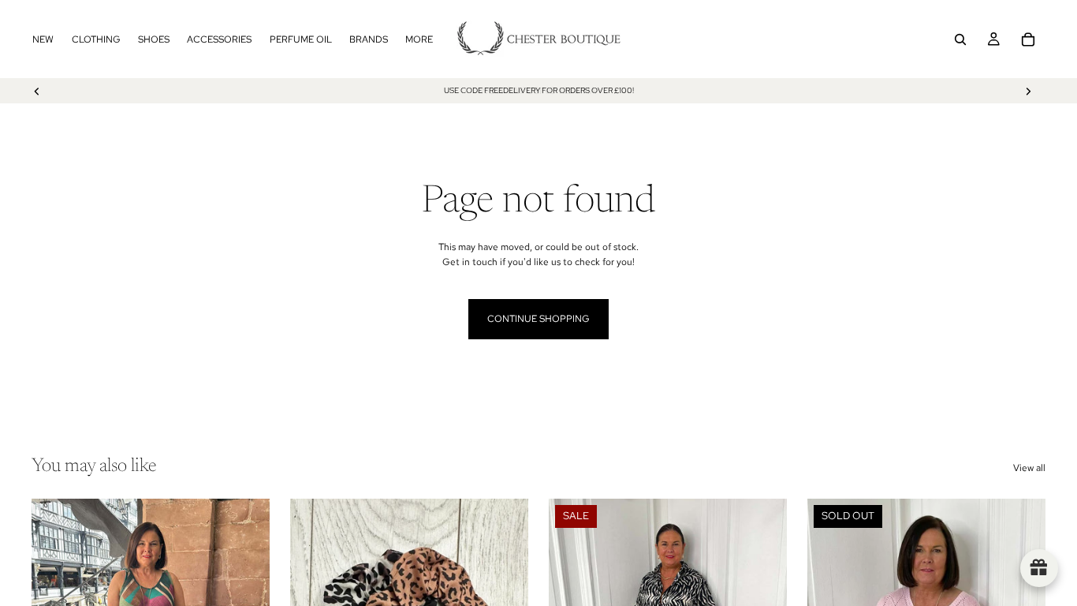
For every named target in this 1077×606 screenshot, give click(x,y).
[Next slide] (1028, 90)
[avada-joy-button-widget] (1039, 568)
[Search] (960, 39)
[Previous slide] (37, 90)
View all (1029, 468)
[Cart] (1028, 39)
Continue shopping (538, 318)
